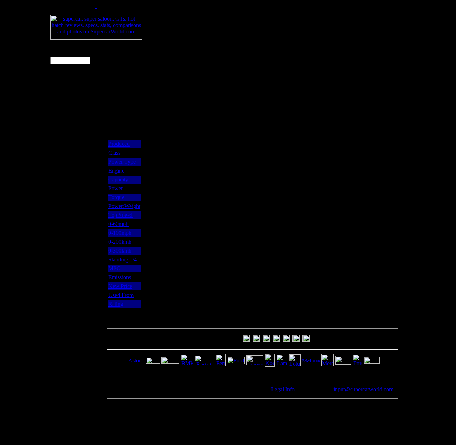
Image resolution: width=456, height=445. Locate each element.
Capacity (118, 179)
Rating (115, 304)
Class (114, 153)
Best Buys (63, 132)
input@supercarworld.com (363, 389)
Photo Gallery (67, 110)
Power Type (122, 162)
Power (115, 188)
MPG (114, 268)
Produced (119, 144)
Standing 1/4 (122, 259)
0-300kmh (119, 251)
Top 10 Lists (65, 95)
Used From (121, 295)
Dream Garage (68, 103)
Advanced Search (63, 77)
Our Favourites (68, 147)
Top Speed (120, 215)
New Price (120, 286)
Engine (116, 171)
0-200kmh (119, 242)
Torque (116, 197)
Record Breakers (70, 125)
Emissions (119, 277)
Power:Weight (124, 206)
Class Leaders (67, 140)
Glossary (61, 177)
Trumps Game (67, 170)
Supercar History (70, 118)
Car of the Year (68, 155)
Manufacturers (67, 162)
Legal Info (283, 389)
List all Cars (64, 88)
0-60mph (118, 224)
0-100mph (119, 233)
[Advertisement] (281, 19)
